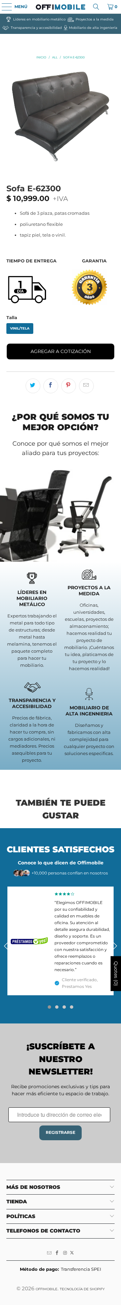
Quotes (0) (116, 973)
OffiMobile (46, 1289)
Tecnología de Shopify (82, 1289)
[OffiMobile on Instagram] (65, 1253)
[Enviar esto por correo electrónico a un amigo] (86, 386)
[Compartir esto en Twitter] (33, 386)
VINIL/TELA (20, 328)
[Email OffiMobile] (49, 1253)
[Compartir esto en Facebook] (50, 386)
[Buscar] (96, 6)
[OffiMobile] (60, 6)
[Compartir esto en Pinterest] (68, 386)
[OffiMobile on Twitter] (72, 1253)
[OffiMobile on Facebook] (57, 1253)
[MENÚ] (3, 6)
